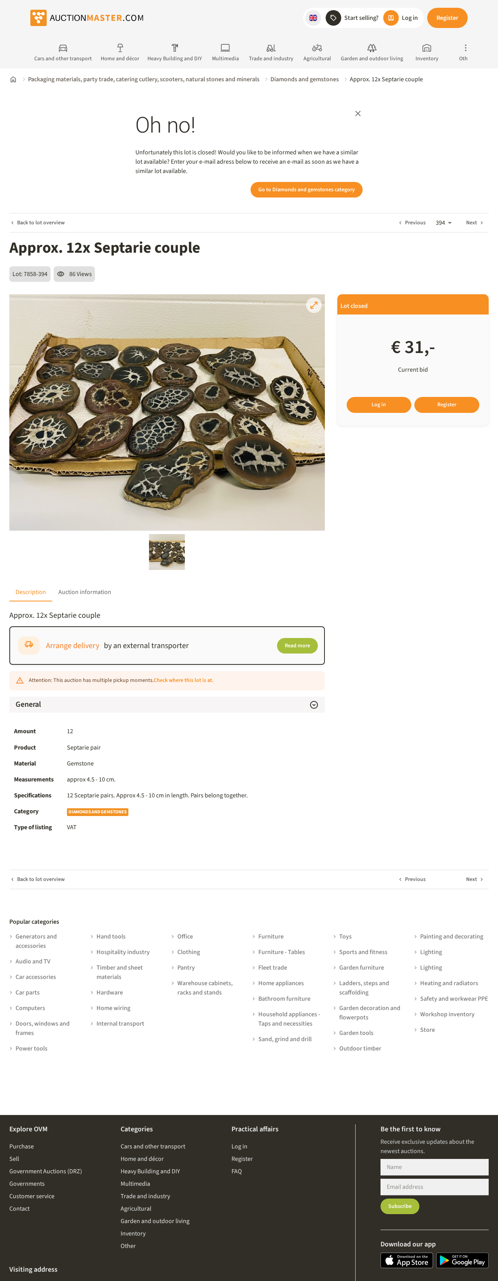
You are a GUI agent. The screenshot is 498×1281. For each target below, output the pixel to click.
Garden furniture (361, 967)
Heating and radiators (449, 983)
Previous (415, 223)
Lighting (431, 952)
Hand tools (111, 936)
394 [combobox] (440, 222)
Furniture (271, 936)
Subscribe (400, 1206)
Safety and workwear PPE (454, 998)
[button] (313, 18)
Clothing (188, 952)
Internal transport (120, 1023)
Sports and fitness (363, 952)
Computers (30, 1008)
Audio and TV (33, 961)
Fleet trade (272, 967)
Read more (297, 646)
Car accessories (36, 977)
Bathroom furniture (284, 998)
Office (185, 936)
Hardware (109, 992)
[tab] (30, 592)
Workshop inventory (447, 1014)
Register (447, 18)
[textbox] (193, 795)
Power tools (31, 1048)
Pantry (186, 967)
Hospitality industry (123, 952)
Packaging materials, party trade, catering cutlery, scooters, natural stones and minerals (144, 79)
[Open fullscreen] (314, 305)
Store (427, 1030)
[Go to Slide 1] (166, 552)
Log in (379, 405)
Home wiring (113, 1008)
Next (471, 223)
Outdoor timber (360, 1048)
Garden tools (356, 1033)
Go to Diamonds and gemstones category (306, 190)
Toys (345, 936)
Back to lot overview (41, 223)
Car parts (28, 992)
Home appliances (281, 983)
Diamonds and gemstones (304, 79)
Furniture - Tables (281, 952)
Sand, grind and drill (285, 1039)
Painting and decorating (451, 936)
